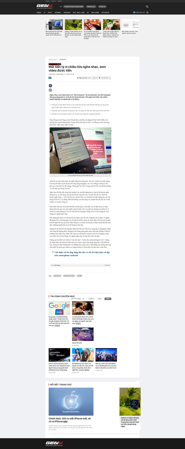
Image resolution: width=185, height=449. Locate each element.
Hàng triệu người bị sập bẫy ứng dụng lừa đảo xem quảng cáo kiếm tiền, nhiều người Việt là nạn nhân (80, 110)
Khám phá (67, 12)
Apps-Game (95, 12)
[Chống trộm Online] (79, 63)
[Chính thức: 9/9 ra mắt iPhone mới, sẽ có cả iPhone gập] (71, 402)
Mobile (39, 12)
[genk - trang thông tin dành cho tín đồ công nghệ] (54, 444)
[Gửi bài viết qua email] (50, 78)
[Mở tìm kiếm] (147, 6)
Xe (88, 12)
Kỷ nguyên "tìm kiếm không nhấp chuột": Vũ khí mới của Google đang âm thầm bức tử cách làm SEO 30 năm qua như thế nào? (59, 321)
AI (44, 12)
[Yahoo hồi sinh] (83, 334)
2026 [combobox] (99, 299)
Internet (58, 12)
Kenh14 (53, 1)
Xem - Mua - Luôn (78, 12)
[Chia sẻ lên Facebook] (50, 85)
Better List (91, 6)
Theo (80, 265)
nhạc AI (103, 6)
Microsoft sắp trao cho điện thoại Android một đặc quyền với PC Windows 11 (54, 33)
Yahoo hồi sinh (77, 343)
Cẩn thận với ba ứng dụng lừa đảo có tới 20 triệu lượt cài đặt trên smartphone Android (76, 114)
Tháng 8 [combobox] (91, 299)
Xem (108, 299)
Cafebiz (60, 1)
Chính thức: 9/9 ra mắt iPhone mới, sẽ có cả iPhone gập (70, 420)
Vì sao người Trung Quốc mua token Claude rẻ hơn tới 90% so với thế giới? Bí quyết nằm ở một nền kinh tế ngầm (92, 35)
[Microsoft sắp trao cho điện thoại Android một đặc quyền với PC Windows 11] (54, 24)
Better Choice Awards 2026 (74, 6)
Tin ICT (50, 12)
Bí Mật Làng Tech (140, 12)
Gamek (47, 1)
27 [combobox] (84, 299)
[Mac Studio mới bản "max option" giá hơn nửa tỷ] (130, 24)
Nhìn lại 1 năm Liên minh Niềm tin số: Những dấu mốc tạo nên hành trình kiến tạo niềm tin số (105, 366)
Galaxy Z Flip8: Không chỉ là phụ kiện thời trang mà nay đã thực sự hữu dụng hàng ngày (130, 422)
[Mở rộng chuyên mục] (147, 12)
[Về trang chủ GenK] (44, 6)
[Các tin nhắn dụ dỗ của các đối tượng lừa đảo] (80, 150)
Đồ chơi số (105, 12)
